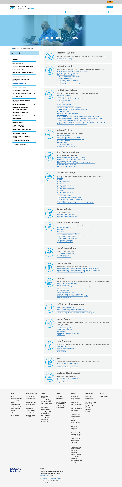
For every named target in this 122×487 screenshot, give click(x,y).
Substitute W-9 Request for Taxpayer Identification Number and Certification (75, 203)
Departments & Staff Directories (15, 401)
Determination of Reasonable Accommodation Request (70, 139)
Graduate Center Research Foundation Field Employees (70, 309)
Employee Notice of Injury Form (64, 97)
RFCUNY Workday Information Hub (22, 129)
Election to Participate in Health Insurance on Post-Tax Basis (71, 236)
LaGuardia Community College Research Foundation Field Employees (74, 311)
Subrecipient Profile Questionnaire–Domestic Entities (70, 82)
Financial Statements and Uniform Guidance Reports (16, 407)
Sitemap (59, 478)
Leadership (13, 412)
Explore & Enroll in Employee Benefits (23, 72)
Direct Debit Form (61, 231)
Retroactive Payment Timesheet (64, 144)
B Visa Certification (61, 346)
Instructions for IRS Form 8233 (64, 196)
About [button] (48, 12)
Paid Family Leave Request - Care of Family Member (69, 108)
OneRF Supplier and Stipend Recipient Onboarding (61, 406)
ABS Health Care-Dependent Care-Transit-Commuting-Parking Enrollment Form (76, 163)
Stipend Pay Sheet (61, 352)
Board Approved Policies (30, 396)
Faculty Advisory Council (15, 404)
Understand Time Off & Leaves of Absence (21, 137)
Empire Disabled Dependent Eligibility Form (67, 238)
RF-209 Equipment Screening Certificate (66, 292)
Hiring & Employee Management (21, 90)
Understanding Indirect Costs (21, 140)
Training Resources (104, 396)
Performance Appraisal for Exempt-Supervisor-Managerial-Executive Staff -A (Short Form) (78, 268)
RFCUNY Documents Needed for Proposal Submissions (20, 126)
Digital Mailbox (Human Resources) (90, 406)
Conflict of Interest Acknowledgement (66, 326)
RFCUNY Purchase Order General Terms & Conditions (70, 294)
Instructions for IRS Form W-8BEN (65, 185)
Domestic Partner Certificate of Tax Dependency (68, 233)
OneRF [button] (111, 12)
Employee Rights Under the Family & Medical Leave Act (70, 99)
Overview (12, 396)
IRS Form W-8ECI (61, 190)
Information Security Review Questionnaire (67, 283)
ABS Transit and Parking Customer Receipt (67, 166)
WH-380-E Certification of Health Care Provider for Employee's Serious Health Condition (78, 117)
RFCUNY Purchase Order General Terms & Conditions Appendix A (72, 296)
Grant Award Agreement (63, 331)
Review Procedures (18, 122)
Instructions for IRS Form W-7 (64, 181)
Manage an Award (17, 96)
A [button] (15, 53)
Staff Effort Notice (61, 335)
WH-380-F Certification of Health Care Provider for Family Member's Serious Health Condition (79, 118)
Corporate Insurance (18, 69)
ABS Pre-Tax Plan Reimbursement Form (66, 164)
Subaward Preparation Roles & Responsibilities (68, 76)
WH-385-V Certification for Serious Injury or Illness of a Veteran (72, 124)
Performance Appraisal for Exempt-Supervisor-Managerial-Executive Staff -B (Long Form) (78, 270)
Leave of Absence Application (64, 104)
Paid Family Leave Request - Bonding (66, 106)
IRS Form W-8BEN (61, 183)
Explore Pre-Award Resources (21, 76)
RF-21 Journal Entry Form (63, 289)
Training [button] (105, 12)
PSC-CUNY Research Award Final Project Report (68, 333)
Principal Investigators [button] (58, 12)
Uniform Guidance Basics (19, 144)
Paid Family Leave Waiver (63, 111)
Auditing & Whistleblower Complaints (23, 66)
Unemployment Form (62, 115)
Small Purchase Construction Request (66, 60)
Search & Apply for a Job (15, 415)
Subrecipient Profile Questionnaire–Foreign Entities (69, 84)
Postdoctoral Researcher (45, 409)
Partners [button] (78, 12)
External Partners (59, 396)
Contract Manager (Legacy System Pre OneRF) (90, 403)
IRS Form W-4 (60, 178)
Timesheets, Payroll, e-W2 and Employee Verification (46, 412)
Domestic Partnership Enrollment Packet (67, 235)
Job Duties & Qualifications (63, 140)
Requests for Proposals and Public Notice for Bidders (61, 403)
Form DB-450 (60, 102)
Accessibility (53, 478)
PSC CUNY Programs (18, 115)
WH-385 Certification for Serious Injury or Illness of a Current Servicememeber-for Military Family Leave (82, 122)
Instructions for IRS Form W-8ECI (65, 192)
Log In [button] (110, 2)
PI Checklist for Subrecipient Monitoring (66, 75)
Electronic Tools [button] (95, 12)
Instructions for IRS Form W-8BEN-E (65, 188)
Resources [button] (85, 12)
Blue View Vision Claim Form (64, 227)
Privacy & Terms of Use (45, 478)
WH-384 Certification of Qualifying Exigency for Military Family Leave (73, 120)
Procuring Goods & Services (20, 112)
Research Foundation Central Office (65, 307)
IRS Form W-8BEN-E (61, 187)
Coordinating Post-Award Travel (30, 399)
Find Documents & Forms (19, 83)
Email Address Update (45, 421)
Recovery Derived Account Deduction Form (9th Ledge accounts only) (74, 287)
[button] (12, 53)
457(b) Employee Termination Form (65, 253)
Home (11, 48)
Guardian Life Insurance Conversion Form (67, 216)
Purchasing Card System (63, 285)
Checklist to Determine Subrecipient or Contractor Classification (72, 71)
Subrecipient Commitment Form (64, 78)
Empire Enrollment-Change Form (65, 242)
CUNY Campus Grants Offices (16, 398)
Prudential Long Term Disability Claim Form (67, 113)
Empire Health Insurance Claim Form (66, 240)
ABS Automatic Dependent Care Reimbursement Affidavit (71, 157)
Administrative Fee (18, 63)
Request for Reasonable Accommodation (67, 146)
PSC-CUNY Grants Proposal (90, 411)
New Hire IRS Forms (61, 201)
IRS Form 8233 (60, 194)
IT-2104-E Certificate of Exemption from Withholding (69, 199)
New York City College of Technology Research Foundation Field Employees (75, 313)
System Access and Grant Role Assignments (30, 416)
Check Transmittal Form (62, 380)
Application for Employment (63, 135)
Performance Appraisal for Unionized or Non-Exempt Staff (71, 272)
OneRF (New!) (88, 396)
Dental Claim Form (61, 229)
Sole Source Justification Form (64, 298)
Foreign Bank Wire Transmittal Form (65, 382)
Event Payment (88, 409)
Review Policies (17, 118)
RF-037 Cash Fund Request (63, 290)
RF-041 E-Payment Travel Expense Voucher (67, 367)
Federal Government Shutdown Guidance (21, 80)
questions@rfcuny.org (44, 475)
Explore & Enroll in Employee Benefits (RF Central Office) (46, 404)
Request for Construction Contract (65, 58)
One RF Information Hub (19, 104)
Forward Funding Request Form (64, 329)
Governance (13, 410)
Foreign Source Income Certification (65, 348)
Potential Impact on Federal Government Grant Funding (20, 108)
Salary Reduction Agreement (64, 257)
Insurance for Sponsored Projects (22, 93)
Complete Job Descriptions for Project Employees (69, 137)
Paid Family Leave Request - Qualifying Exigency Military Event (72, 109)
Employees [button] (69, 12)
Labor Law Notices (44, 407)
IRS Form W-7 (60, 179)
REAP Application (61, 350)
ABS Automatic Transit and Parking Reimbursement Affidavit (71, 159)
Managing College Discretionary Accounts (22, 100)
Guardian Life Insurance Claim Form (65, 214)
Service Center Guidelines (19, 133)
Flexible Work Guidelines (19, 87)
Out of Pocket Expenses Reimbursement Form (68, 363)
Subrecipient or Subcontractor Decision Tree (67, 80)
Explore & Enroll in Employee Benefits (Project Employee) (46, 400)
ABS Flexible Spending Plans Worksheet (66, 161)
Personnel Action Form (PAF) (64, 142)
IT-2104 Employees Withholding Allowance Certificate (70, 197)
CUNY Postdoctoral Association (59, 399)
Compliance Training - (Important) (45, 397)
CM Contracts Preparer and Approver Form (67, 73)
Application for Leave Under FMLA (65, 95)
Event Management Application (64, 328)
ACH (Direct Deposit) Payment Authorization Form (69, 378)
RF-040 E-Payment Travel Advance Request (67, 365)
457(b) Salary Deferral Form (63, 255)
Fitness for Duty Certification (64, 100)
